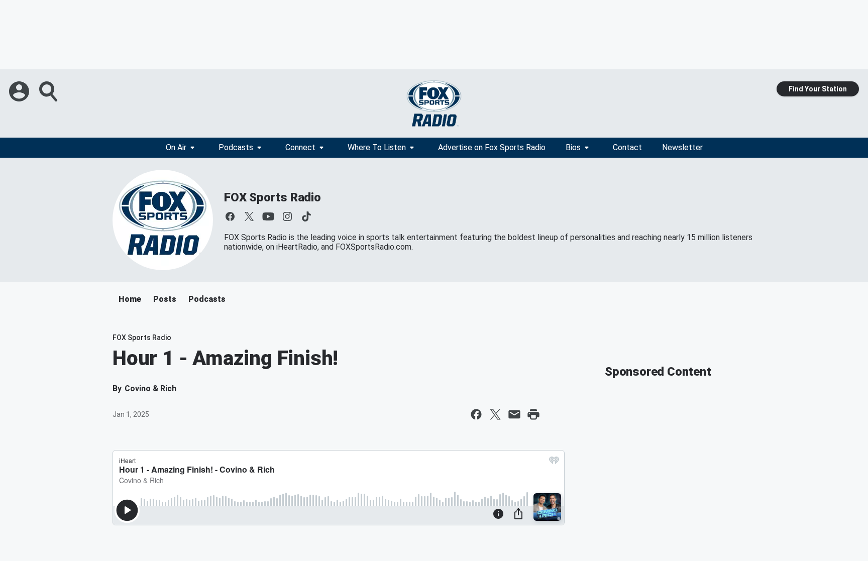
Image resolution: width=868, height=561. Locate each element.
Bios (573, 147)
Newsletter (682, 147)
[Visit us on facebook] (230, 216)
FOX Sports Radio (272, 197)
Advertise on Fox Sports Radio (492, 147)
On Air (176, 147)
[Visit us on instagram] (287, 216)
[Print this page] (533, 414)
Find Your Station (818, 89)
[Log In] (20, 91)
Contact (627, 147)
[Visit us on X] (249, 216)
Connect (300, 147)
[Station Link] (434, 103)
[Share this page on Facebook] (476, 414)
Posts (164, 299)
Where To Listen (377, 147)
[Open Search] (49, 91)
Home (130, 299)
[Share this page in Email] (514, 414)
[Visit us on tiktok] (306, 216)
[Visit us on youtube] (268, 216)
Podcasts (236, 147)
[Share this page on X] (495, 414)
